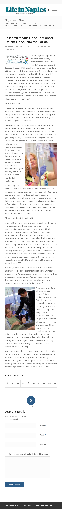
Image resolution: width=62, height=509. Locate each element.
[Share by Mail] (54, 383)
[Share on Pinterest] (28, 383)
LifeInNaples (9, 50)
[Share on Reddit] (49, 383)
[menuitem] (46, 10)
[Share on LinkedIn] (33, 383)
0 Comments (26, 46)
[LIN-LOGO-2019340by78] (26, 10)
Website (43, 444)
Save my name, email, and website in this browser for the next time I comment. (29, 455)
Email (43, 435)
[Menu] (53, 10)
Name (43, 425)
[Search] (46, 10)
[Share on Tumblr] (38, 383)
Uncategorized (40, 46)
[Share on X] (12, 383)
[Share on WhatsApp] (23, 383)
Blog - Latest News (15, 20)
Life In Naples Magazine (24, 505)
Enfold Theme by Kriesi (44, 505)
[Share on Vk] (44, 383)
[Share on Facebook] (7, 383)
